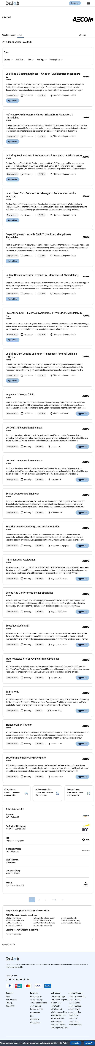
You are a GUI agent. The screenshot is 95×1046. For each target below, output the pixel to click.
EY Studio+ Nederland (16, 826)
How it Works (11, 1000)
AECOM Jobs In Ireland (14, 923)
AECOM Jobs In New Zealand (44, 923)
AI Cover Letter (57, 1021)
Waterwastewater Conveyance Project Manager (32, 658)
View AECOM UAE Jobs (14, 934)
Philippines (62, 579)
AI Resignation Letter (59, 1028)
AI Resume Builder (58, 1015)
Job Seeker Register (59, 1000)
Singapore (55, 546)
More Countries (74, 1025)
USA (60, 678)
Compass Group (13, 870)
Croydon (54, 479)
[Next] (62, 899)
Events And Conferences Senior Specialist (29, 592)
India (74, 95)
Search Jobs (56, 1003)
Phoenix (54, 744)
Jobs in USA (73, 1015)
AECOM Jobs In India (69, 918)
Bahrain (65, 413)
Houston (53, 711)
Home (4, 944)
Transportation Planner (19, 724)
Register (74, 3)
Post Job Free (35, 996)
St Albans (55, 512)
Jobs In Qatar (73, 1003)
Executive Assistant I (17, 625)
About (8, 996)
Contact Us (10, 1006)
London (54, 446)
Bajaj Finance (12, 860)
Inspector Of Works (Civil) (20, 394)
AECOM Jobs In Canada (42, 920)
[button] (75, 1043)
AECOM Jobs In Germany (70, 920)
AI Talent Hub (56, 1009)
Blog (32, 1016)
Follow (84, 35)
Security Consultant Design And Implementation (33, 526)
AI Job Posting (36, 1000)
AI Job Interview (57, 1018)
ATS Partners (35, 1006)
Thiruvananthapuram (62, 95)
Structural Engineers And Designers (26, 757)
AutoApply (55, 1006)
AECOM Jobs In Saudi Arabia (44, 918)
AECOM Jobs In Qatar (13, 918)
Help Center (35, 1019)
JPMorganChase (13, 849)
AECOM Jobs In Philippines (71, 923)
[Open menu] (88, 3)
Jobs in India (73, 1021)
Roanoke (54, 777)
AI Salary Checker (58, 1025)
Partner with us (36, 1009)
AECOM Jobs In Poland (14, 925)
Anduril (9, 883)
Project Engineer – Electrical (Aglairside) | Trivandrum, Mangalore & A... (44, 314)
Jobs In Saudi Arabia (77, 996)
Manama (57, 413)
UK (60, 446)
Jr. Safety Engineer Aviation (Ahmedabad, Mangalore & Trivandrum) (44, 155)
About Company (8, 35)
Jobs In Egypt (74, 1009)
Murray (54, 678)
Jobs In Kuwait (74, 1000)
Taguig (54, 579)
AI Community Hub (59, 1012)
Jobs (19, 35)
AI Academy (35, 1022)
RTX (7, 838)
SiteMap (9, 1003)
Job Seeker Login (58, 996)
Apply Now (12, 101)
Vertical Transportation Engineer (24, 427)
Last (54, 899)
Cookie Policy (62, 1043)
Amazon (9, 814)
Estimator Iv (12, 691)
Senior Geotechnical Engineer (22, 493)
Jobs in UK (72, 1018)
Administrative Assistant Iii (21, 559)
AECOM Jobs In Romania (43, 925)
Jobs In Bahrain (74, 1006)
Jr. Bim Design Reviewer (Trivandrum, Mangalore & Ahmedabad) (42, 275)
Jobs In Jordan (74, 1012)
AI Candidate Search (38, 1003)
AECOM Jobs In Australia (15, 920)
